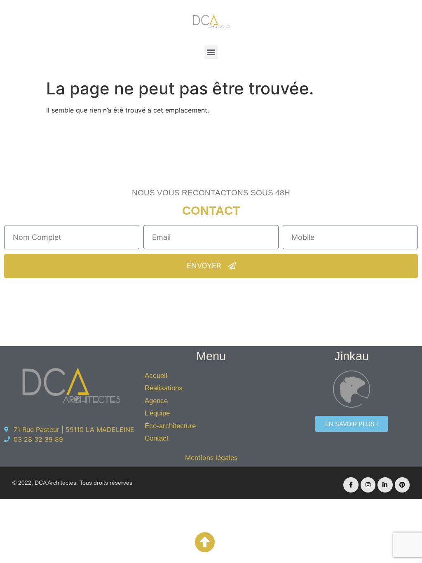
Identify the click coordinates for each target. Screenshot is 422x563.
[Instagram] (368, 484)
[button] (211, 52)
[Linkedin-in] (384, 484)
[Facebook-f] (350, 484)
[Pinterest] (402, 484)
